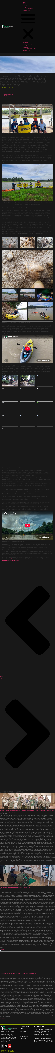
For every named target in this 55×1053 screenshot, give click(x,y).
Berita (4, 96)
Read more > (2, 864)
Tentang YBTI (23, 1031)
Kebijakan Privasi (3, 1051)
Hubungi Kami (26, 10)
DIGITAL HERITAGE (31, 8)
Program (25, 7)
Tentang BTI (26, 5)
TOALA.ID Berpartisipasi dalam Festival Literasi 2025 (15, 887)
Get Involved (23, 1038)
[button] (28, 26)
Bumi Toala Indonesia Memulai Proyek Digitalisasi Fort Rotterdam (19, 973)
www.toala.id (10, 559)
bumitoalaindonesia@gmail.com (10, 560)
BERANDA (25, 2)
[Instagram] (2, 1046)
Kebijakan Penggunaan (11, 1051)
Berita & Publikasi (27, 3)
